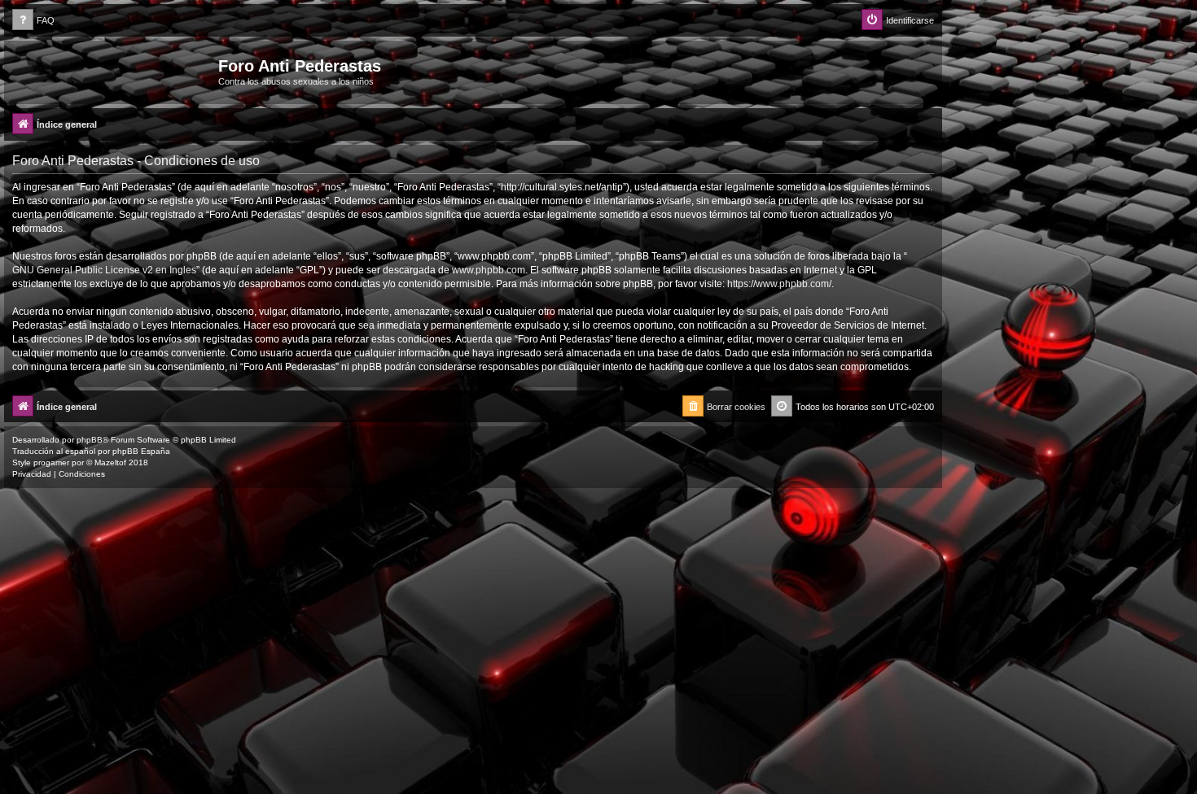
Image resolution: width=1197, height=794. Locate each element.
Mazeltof (110, 462)
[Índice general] (113, 71)
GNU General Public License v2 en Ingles (104, 270)
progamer (51, 462)
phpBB (90, 439)
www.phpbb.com (488, 270)
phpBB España (141, 451)
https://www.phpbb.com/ (779, 284)
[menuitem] (33, 21)
